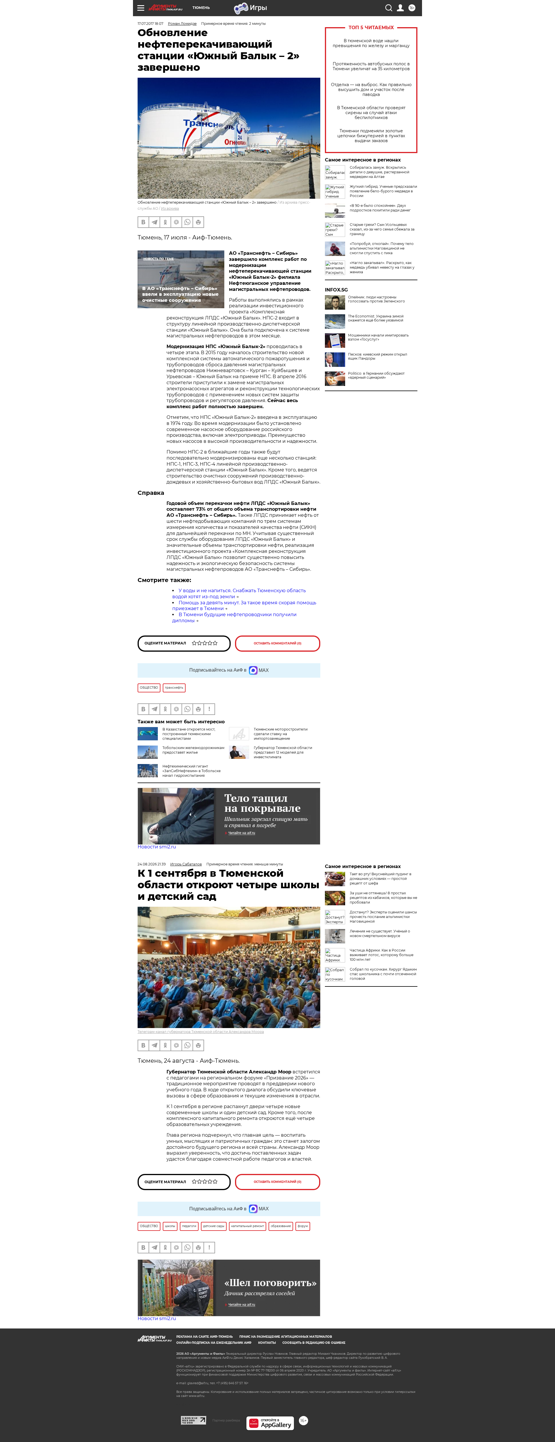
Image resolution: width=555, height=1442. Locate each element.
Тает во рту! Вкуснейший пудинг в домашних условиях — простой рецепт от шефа (380, 878)
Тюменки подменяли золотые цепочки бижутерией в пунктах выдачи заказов (371, 136)
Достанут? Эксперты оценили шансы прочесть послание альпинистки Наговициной (383, 916)
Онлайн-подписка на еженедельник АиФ (213, 1343)
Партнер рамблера (226, 1420)
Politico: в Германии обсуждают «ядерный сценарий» (376, 375)
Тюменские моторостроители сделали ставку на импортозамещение (281, 734)
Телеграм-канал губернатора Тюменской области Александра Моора (201, 1032)
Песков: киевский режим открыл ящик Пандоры (377, 356)
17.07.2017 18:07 (150, 23)
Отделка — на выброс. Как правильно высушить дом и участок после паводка (371, 89)
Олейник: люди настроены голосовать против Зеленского (376, 299)
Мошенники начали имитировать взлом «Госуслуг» (378, 337)
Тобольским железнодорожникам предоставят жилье (193, 750)
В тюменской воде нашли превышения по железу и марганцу (371, 43)
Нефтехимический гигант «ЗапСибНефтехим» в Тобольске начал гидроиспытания (191, 771)
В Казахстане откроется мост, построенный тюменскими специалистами (188, 734)
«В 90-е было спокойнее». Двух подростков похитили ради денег (380, 207)
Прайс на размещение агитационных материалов (285, 1337)
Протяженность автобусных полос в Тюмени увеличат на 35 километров (371, 66)
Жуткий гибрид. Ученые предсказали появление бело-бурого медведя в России (383, 191)
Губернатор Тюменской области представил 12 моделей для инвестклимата (283, 752)
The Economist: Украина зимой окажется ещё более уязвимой (376, 318)
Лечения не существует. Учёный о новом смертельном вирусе (380, 933)
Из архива (170, 208)
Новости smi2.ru (157, 847)
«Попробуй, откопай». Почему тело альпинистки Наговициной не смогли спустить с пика (382, 248)
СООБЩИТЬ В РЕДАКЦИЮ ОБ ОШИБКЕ (313, 1343)
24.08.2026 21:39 (152, 864)
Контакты (267, 1343)
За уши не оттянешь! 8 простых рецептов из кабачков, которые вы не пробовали (383, 897)
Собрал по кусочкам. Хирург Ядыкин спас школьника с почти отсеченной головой (383, 974)
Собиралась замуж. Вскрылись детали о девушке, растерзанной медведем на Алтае (379, 172)
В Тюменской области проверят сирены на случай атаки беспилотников (371, 112)
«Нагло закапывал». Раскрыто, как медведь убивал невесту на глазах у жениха (382, 267)
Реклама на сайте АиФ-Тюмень (204, 1337)
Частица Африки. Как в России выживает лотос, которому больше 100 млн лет (381, 955)
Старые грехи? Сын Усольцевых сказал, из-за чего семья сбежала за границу (382, 229)
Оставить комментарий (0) (277, 643)
